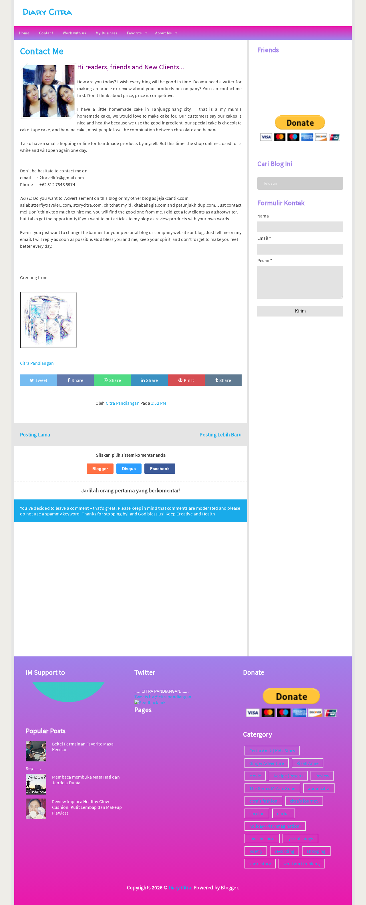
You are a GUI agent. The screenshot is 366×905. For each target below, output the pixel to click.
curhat (283, 813)
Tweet (41, 380)
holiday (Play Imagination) (275, 826)
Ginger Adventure (266, 763)
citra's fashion (263, 801)
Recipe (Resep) (288, 776)
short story (260, 863)
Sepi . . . (33, 768)
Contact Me (41, 51)
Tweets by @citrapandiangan (162, 697)
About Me (163, 33)
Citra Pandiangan (37, 363)
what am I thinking (301, 863)
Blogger (100, 468)
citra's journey (304, 801)
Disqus (129, 468)
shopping (316, 851)
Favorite (134, 33)
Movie (255, 776)
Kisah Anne (308, 763)
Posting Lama (35, 435)
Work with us (74, 33)
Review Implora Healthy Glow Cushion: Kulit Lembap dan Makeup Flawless (87, 807)
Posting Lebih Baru (221, 435)
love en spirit (262, 838)
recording (284, 851)
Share (77, 380)
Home (24, 33)
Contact (46, 33)
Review (322, 776)
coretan (256, 813)
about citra (318, 788)
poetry (255, 851)
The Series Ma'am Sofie (272, 788)
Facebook (160, 468)
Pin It (189, 380)
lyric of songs (300, 838)
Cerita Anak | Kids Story (272, 750)
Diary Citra (47, 11)
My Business (106, 33)
